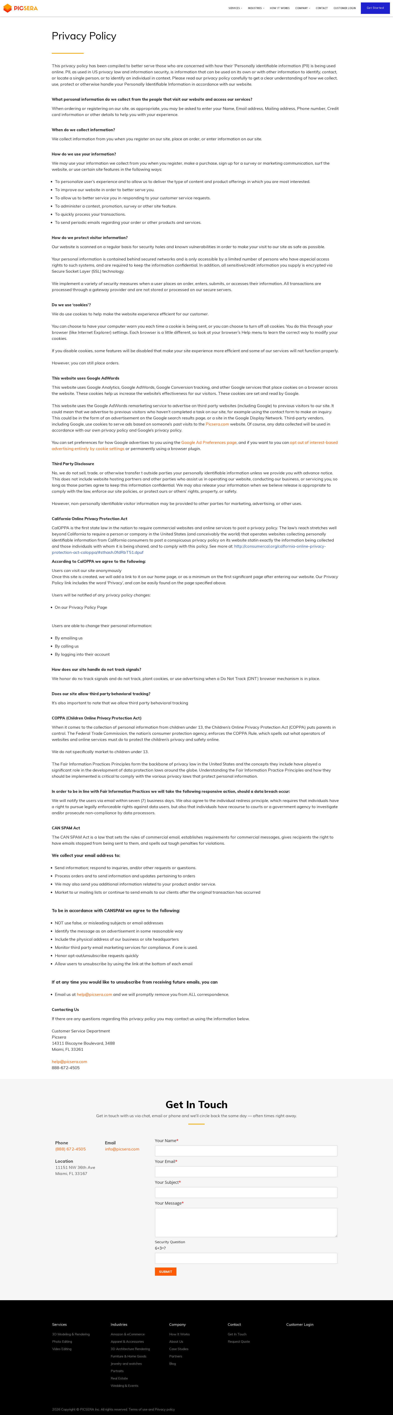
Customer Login (345, 8)
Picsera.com (217, 424)
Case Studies (179, 1349)
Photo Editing (62, 1341)
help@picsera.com (94, 994)
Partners (175, 1356)
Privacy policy (165, 1409)
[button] (241, 8)
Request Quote (239, 1341)
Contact (322, 8)
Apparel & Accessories (127, 1341)
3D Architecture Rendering (130, 1349)
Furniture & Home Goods (128, 1356)
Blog (172, 1363)
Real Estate (119, 1378)
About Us (176, 1341)
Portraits (117, 1371)
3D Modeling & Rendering (71, 1334)
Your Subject (168, 1182)
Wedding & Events (124, 1386)
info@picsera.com (122, 1148)
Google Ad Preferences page (209, 442)
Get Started (375, 8)
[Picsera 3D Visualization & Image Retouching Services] (20, 8)
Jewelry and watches (126, 1363)
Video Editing (61, 1349)
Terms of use (138, 1409)
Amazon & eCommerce (128, 1334)
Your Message (169, 1203)
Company (177, 1324)
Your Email (166, 1161)
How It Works (280, 8)
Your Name (166, 1140)
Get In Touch (237, 1334)
